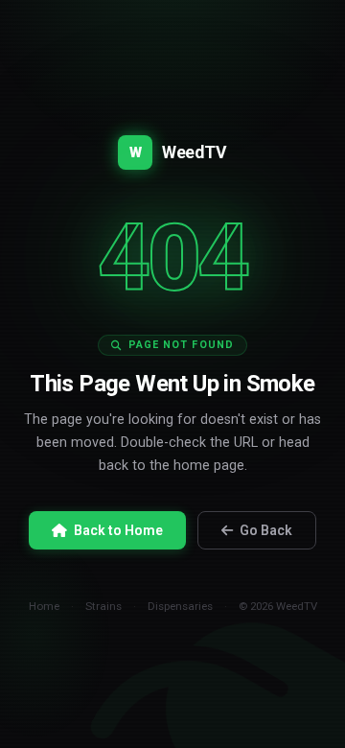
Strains (103, 606)
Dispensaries (180, 606)
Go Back (266, 530)
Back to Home (118, 530)
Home (44, 606)
